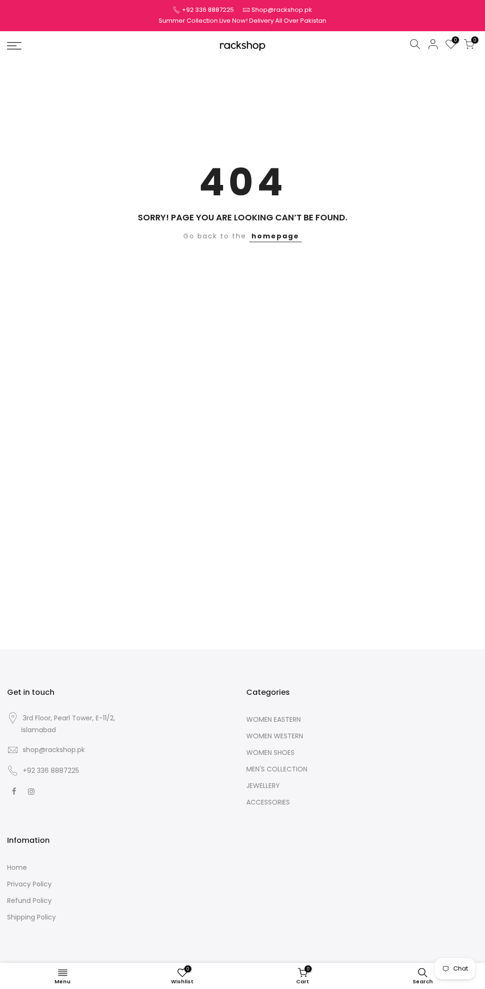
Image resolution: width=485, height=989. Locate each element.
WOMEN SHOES (270, 752)
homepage (275, 236)
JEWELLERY (263, 785)
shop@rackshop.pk (54, 749)
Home (17, 867)
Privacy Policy (29, 884)
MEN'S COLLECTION (276, 769)
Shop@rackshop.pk (281, 9)
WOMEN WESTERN (274, 736)
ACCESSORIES (268, 802)
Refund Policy (29, 900)
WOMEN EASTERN (273, 719)
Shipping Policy (31, 917)
